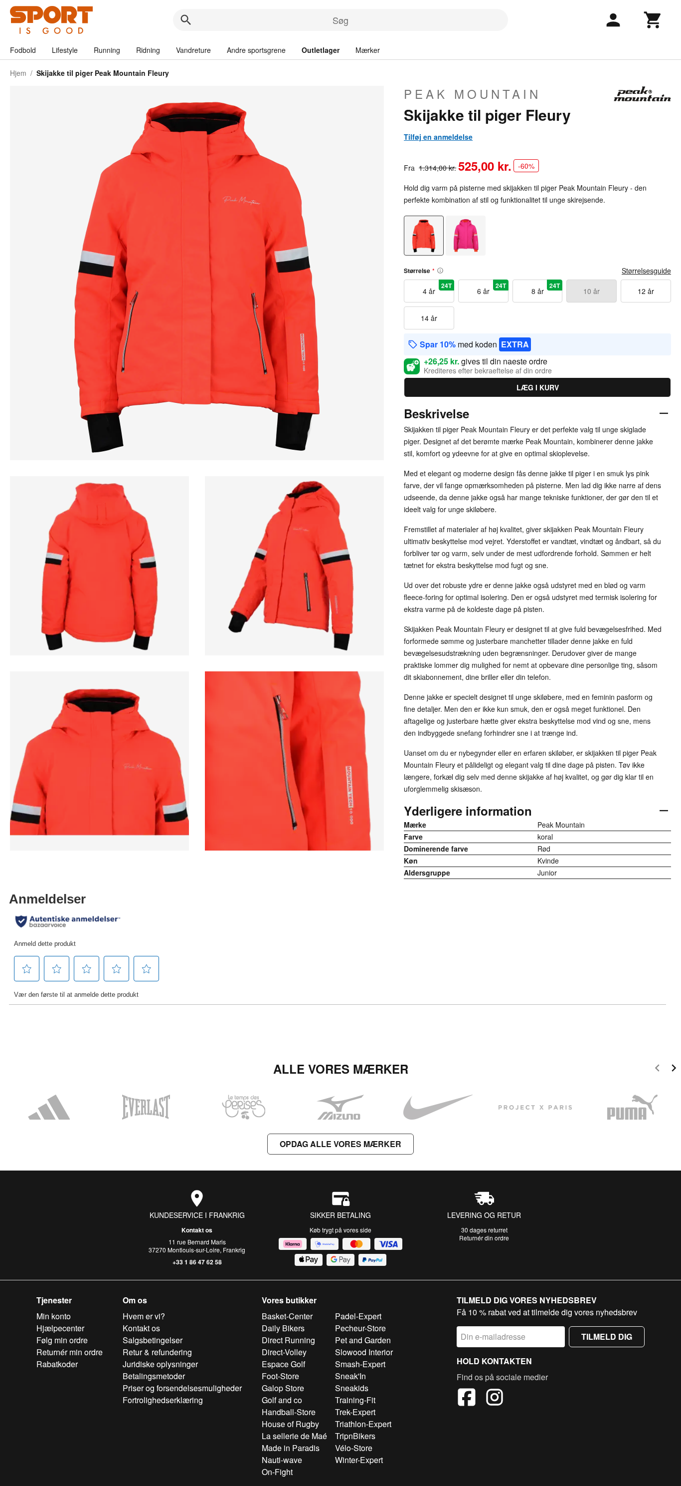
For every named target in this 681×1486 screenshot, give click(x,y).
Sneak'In (350, 1376)
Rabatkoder (57, 1364)
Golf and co (282, 1400)
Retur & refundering (157, 1352)
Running (107, 50)
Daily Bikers (283, 1328)
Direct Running (288, 1340)
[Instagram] (495, 1398)
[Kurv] (653, 20)
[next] (674, 1069)
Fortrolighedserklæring (163, 1400)
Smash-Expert (360, 1364)
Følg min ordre (62, 1340)
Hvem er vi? (144, 1316)
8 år (545, 288)
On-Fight (277, 1472)
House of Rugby (290, 1424)
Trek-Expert (355, 1412)
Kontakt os (196, 1230)
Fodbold (23, 50)
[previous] (657, 1069)
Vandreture (193, 50)
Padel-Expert (358, 1316)
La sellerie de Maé (294, 1436)
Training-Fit (355, 1400)
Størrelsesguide (646, 271)
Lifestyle (65, 50)
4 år (437, 288)
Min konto (53, 1316)
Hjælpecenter (60, 1328)
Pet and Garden (363, 1340)
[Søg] (186, 20)
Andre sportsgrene (256, 50)
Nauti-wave (282, 1460)
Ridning (148, 50)
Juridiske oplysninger (160, 1364)
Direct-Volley (284, 1352)
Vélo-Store (353, 1448)
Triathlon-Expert (363, 1424)
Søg (340, 19)
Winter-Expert (359, 1460)
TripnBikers (355, 1436)
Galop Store (283, 1388)
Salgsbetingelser (152, 1340)
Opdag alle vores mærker (340, 1144)
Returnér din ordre (484, 1237)
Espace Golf (283, 1364)
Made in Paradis (291, 1448)
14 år (429, 318)
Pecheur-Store (360, 1328)
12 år (646, 291)
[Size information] (440, 270)
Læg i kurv (537, 387)
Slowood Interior (364, 1352)
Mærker (367, 50)
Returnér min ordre (69, 1352)
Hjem (18, 73)
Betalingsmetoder (154, 1376)
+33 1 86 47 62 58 (197, 1261)
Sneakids (351, 1388)
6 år (491, 288)
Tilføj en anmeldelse (438, 137)
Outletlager (321, 50)
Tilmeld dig (606, 1336)
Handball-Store (289, 1412)
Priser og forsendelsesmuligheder (182, 1388)
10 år (591, 291)
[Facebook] (467, 1398)
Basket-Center (287, 1316)
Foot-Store (280, 1376)
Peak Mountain (472, 94)
